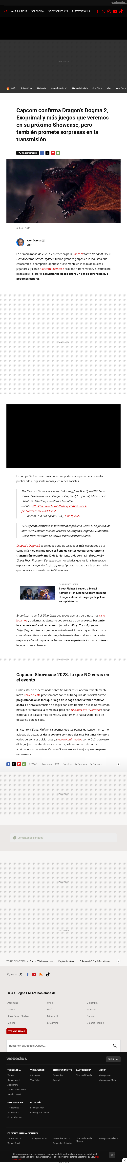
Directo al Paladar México (84, 1139)
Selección (37, 11)
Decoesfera (13, 1112)
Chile (50, 1002)
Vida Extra (35, 1080)
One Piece (97, 88)
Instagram (109, 11)
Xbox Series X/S (58, 11)
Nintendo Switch (80, 88)
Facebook (97, 11)
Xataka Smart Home (16, 1089)
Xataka (10, 1075)
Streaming (52, 1022)
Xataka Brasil (13, 1143)
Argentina (12, 1002)
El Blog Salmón (37, 1107)
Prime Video (26, 88)
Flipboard (53, 153)
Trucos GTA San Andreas (42, 961)
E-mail (58, 153)
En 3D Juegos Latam (68, 584)
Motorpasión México (108, 1138)
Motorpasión (104, 1075)
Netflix (13, 88)
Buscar (115, 1046)
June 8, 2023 (72, 516)
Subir (111, 1059)
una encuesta (32, 695)
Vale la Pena (19, 11)
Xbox (109, 88)
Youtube (115, 11)
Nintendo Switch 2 (58, 88)
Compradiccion (14, 1117)
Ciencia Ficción (95, 1022)
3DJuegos (35, 1075)
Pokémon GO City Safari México (95, 961)
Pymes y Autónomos (39, 1112)
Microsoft (52, 1016)
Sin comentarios (29, 153)
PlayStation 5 (81, 11)
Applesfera (12, 1085)
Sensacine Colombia (62, 1143)
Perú (49, 1009)
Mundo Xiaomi (14, 1094)
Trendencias (13, 1107)
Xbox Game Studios (18, 1016)
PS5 (57, 764)
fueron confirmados (69, 739)
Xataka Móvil (13, 1080)
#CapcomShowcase (75, 506)
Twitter (103, 11)
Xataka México (14, 1138)
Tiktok (121, 11)
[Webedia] (119, 3)
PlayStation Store (66, 961)
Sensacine (58, 1075)
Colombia (92, 1002)
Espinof (56, 1080)
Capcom (78, 254)
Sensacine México (61, 1138)
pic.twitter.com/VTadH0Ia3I (38, 511)
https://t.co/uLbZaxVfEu (47, 506)
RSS (41, 974)
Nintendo (41, 88)
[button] (35, 240)
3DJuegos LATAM (38, 1138)
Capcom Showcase (52, 268)
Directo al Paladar (84, 1075)
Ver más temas (16, 1031)
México (11, 1009)
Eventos (67, 764)
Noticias (47, 764)
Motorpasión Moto (107, 1080)
